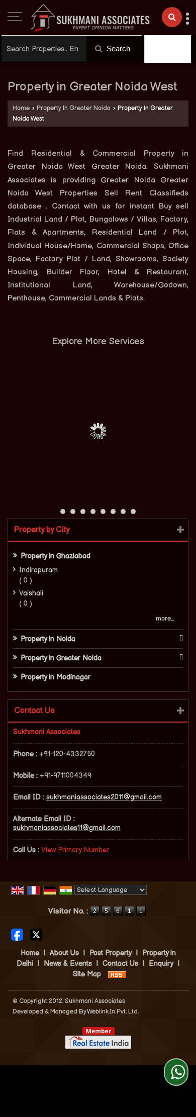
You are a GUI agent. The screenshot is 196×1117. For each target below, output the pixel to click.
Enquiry (161, 963)
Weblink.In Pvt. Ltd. (113, 1012)
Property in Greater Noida (61, 658)
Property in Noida (48, 639)
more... (165, 619)
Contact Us (120, 963)
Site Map (87, 974)
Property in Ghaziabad (55, 556)
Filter (172, 49)
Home (21, 108)
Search (117, 48)
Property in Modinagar (55, 677)
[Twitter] (36, 934)
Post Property (110, 953)
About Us (64, 953)
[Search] (172, 17)
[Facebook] (17, 934)
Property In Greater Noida (74, 108)
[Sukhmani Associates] (90, 18)
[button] (75, 850)
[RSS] (117, 974)
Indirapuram (38, 570)
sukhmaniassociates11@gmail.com (67, 828)
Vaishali (31, 593)
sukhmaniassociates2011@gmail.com (104, 797)
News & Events (68, 963)
